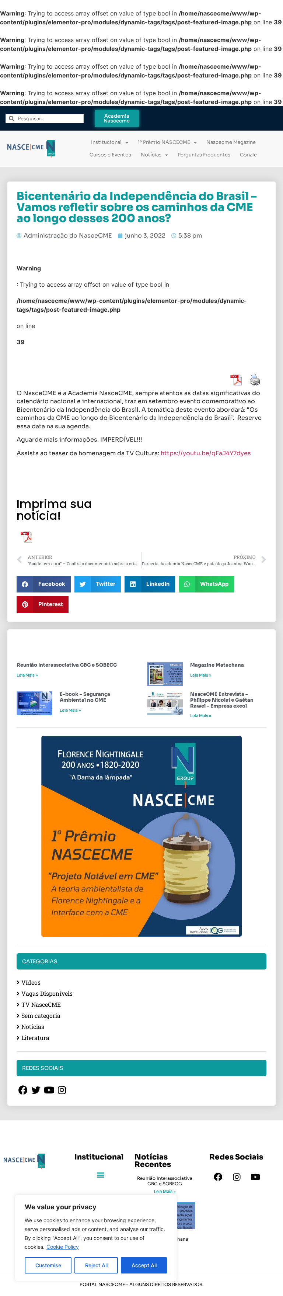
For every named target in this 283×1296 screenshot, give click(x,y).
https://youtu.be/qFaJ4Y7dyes (206, 453)
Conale (248, 155)
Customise (48, 1265)
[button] (44, 584)
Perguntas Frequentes (204, 155)
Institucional (106, 142)
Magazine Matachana (217, 665)
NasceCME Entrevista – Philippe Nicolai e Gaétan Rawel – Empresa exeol (222, 700)
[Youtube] (255, 1176)
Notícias (151, 155)
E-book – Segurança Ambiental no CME (85, 697)
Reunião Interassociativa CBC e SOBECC (67, 665)
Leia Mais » (27, 675)
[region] (96, 1238)
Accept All (144, 1265)
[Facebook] (217, 1176)
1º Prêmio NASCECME (164, 142)
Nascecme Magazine (231, 142)
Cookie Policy (62, 1247)
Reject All (96, 1265)
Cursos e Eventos (110, 155)
